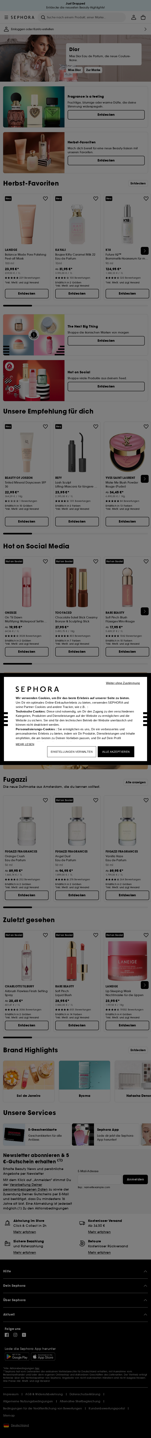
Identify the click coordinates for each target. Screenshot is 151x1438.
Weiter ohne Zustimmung (123, 683)
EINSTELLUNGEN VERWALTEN (72, 751)
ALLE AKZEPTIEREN (116, 751)
